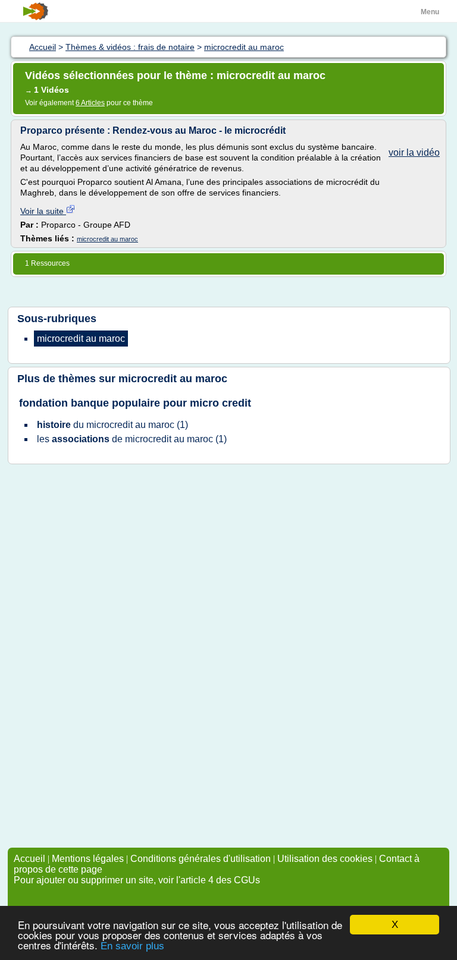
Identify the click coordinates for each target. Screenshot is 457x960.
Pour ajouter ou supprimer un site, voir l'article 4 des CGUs (137, 880)
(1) (112, 425)
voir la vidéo (414, 152)
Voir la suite (43, 211)
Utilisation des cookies (325, 859)
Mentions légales (88, 859)
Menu (430, 12)
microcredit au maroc (107, 239)
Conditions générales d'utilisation (200, 859)
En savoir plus (132, 946)
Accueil (29, 859)
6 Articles (90, 103)
